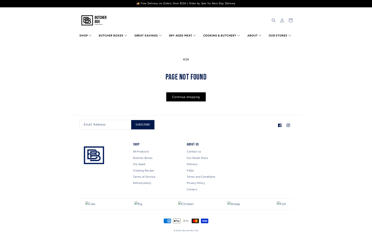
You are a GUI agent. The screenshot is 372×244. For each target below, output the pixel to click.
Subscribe (142, 124)
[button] (85, 36)
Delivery (192, 164)
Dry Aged (139, 164)
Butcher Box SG (190, 230)
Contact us (194, 151)
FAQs (190, 170)
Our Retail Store (197, 158)
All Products (141, 151)
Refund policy (142, 183)
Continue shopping (186, 97)
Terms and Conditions (201, 176)
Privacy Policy (196, 183)
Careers (192, 189)
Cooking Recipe (143, 170)
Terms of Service (144, 176)
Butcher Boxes (143, 158)
